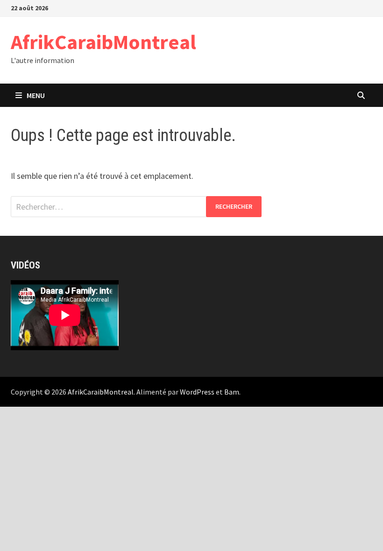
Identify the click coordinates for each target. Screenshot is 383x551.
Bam (231, 391)
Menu (36, 95)
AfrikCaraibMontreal (103, 42)
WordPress (197, 391)
